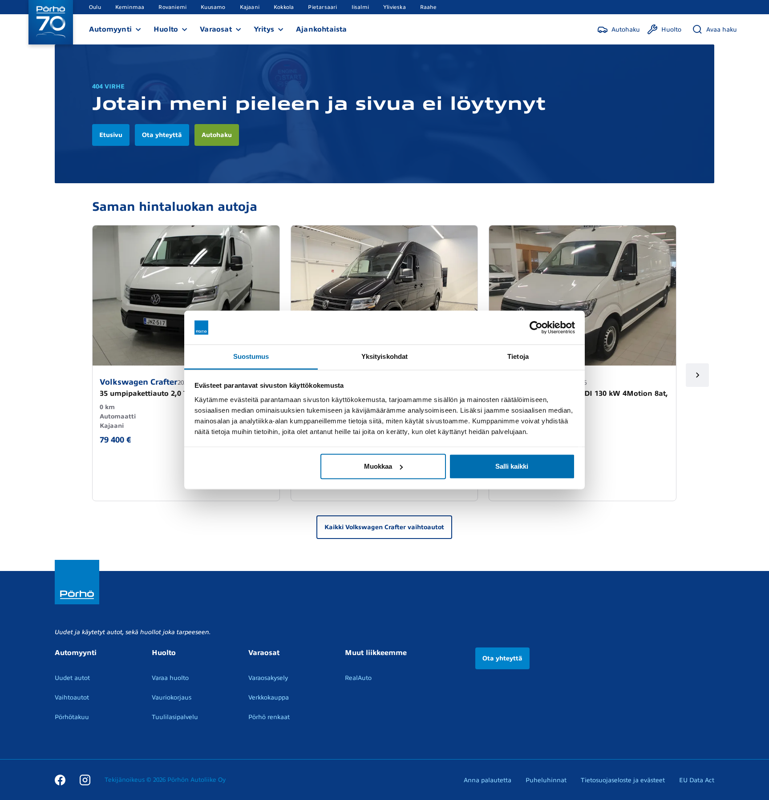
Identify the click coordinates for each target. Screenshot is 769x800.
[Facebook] (60, 780)
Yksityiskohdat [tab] (384, 356)
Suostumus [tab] (251, 356)
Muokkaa (378, 466)
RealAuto (358, 678)
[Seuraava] (697, 375)
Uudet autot (72, 678)
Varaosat (216, 29)
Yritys (264, 29)
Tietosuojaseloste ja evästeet (623, 780)
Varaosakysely (268, 678)
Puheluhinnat (546, 780)
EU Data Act (696, 780)
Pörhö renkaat (269, 717)
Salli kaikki (511, 466)
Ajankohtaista (321, 29)
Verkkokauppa (268, 697)
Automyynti (110, 29)
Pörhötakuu (72, 717)
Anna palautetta (487, 780)
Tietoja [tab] (518, 356)
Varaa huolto (170, 678)
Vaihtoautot (72, 697)
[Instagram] (85, 780)
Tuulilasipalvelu (175, 717)
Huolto (166, 29)
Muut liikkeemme (376, 653)
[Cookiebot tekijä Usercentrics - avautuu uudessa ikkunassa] (536, 327)
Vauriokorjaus (171, 697)
